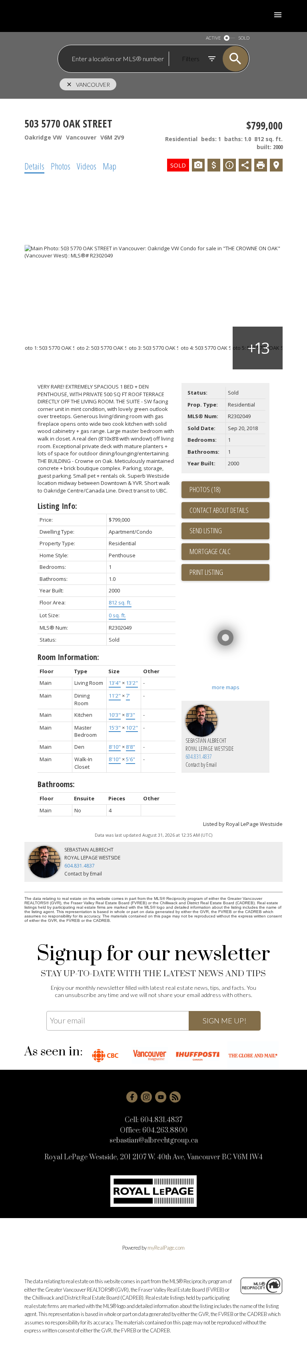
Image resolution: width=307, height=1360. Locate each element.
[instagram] (146, 1097)
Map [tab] (109, 166)
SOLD (243, 37)
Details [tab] (34, 166)
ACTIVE (213, 37)
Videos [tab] (86, 166)
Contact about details (219, 510)
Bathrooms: (56, 784)
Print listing (206, 572)
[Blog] (175, 1097)
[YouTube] (160, 1097)
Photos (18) (205, 489)
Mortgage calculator (229, 551)
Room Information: (68, 657)
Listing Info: (57, 506)
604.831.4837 (198, 756)
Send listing (205, 530)
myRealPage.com (166, 1247)
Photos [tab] (60, 166)
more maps (225, 687)
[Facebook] (132, 1097)
